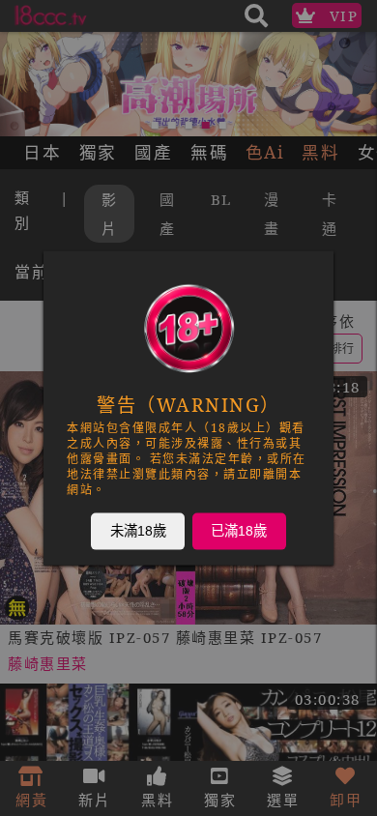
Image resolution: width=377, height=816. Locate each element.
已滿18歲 (239, 531)
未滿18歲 (138, 531)
